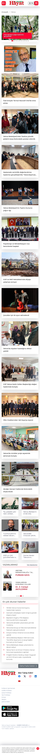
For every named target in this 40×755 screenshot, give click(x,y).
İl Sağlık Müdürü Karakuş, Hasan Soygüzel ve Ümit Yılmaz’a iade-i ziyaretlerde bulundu (21, 657)
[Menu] (36, 3)
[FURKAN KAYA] (7, 574)
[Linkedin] (35, 676)
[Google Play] (20, 708)
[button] (12, 40)
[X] (25, 676)
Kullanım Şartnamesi (8, 688)
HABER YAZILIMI (22, 725)
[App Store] (20, 714)
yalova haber (6, 701)
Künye (4, 697)
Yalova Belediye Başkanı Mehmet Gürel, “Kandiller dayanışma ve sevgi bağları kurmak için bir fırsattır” (20, 640)
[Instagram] (30, 676)
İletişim (4, 699)
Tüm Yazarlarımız (32, 565)
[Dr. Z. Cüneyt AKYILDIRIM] (7, 586)
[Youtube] (19, 681)
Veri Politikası (6, 695)
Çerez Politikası (6, 693)
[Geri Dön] (4, 3)
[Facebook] (19, 676)
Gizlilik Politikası (7, 690)
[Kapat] (38, 748)
